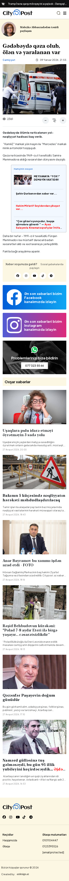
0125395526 (50, 846)
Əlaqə (6, 846)
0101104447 (50, 840)
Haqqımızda (10, 840)
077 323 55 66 (34, 365)
